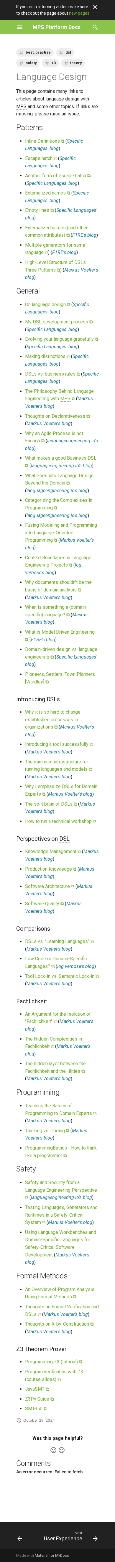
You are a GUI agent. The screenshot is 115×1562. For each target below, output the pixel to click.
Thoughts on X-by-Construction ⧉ (59, 1324)
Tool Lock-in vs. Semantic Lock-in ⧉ (62, 976)
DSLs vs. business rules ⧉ (52, 374)
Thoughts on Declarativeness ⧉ (57, 416)
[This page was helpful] (53, 1450)
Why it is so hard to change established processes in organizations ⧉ (52, 719)
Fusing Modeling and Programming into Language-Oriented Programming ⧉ (61, 532)
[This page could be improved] (61, 1450)
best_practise (38, 52)
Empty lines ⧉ (39, 210)
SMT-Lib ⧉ (36, 1408)
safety (31, 63)
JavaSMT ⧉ (37, 1389)
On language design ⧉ (47, 304)
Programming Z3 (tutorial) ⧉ (53, 1362)
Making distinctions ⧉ (47, 356)
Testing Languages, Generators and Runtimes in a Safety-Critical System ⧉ (61, 1215)
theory (76, 63)
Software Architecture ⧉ (49, 886)
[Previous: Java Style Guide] (20, 1537)
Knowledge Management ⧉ (53, 851)
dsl (68, 52)
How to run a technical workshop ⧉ (60, 821)
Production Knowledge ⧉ (50, 869)
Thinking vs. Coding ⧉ (47, 1130)
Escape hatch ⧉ (41, 158)
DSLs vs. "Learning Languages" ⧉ (59, 941)
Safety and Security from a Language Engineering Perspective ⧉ (61, 1190)
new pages (79, 13)
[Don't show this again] (95, 7)
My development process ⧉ (59, 322)
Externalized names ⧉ (47, 193)
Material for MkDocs (52, 1555)
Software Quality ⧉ (44, 903)
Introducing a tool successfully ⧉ (59, 744)
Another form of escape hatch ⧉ (58, 175)
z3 (53, 63)
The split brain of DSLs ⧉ (51, 804)
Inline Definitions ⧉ (44, 141)
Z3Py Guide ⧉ (39, 1399)
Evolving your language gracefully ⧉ (61, 339)
